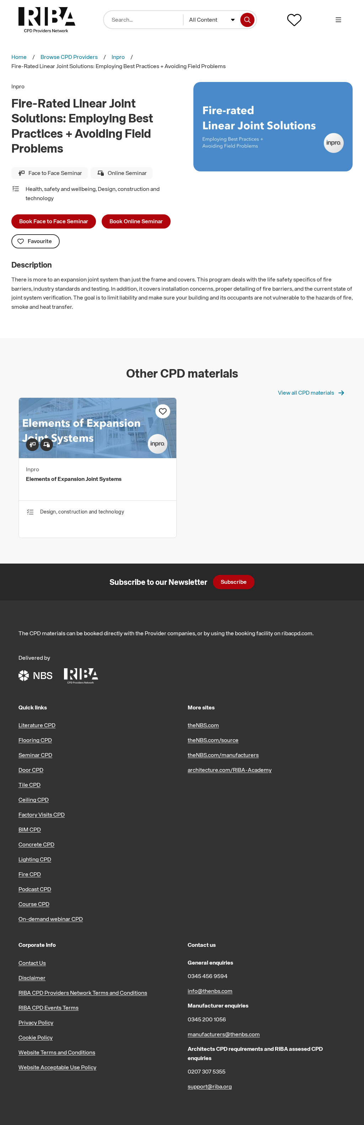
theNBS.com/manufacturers (223, 755)
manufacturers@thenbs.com (224, 1034)
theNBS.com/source (213, 740)
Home (19, 57)
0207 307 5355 (206, 1071)
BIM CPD (29, 829)
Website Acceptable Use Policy (57, 1067)
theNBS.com (203, 725)
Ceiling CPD (33, 799)
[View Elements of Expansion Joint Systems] (97, 456)
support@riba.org (210, 1086)
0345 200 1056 (207, 1019)
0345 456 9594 (208, 976)
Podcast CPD (34, 889)
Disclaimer (32, 978)
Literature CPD (36, 725)
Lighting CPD (34, 859)
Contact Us (32, 963)
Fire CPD (29, 874)
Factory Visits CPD (41, 814)
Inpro (118, 57)
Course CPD (33, 904)
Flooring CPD (35, 740)
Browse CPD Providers (69, 57)
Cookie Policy (35, 1037)
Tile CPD (29, 785)
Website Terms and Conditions (56, 1052)
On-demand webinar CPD (50, 919)
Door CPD (30, 770)
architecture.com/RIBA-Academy (230, 770)
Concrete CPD (36, 844)
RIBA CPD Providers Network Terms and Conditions (82, 992)
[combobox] (212, 19)
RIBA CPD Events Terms (48, 1007)
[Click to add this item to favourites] (162, 411)
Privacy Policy (35, 1022)
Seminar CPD (35, 755)
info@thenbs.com (210, 991)
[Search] (247, 20)
